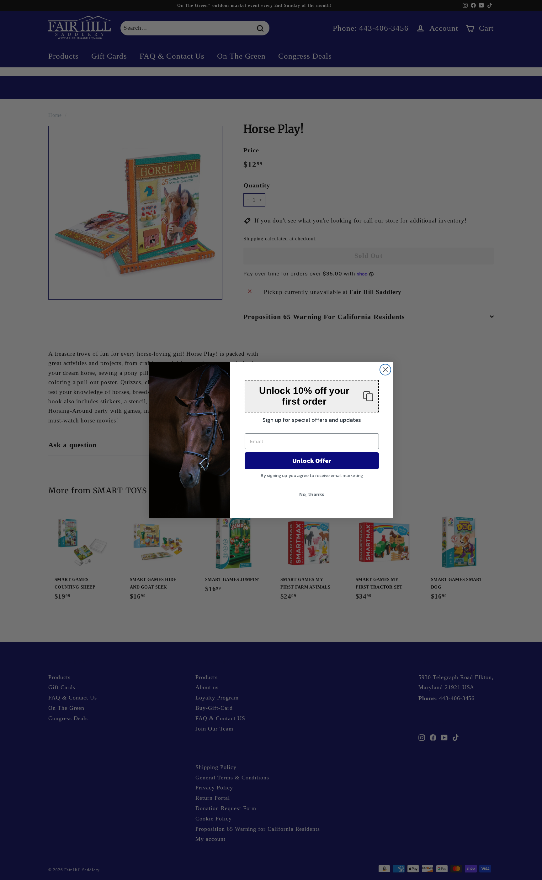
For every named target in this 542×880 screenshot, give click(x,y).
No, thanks (311, 494)
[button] (312, 396)
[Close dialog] (385, 369)
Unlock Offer (312, 460)
